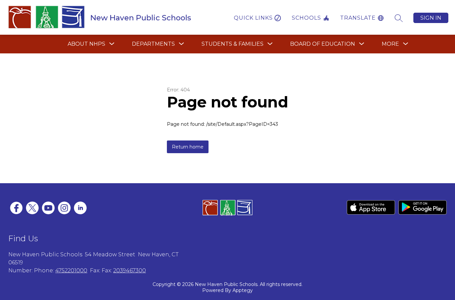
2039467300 (129, 270)
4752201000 (71, 270)
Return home (188, 147)
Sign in (430, 18)
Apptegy (242, 290)
